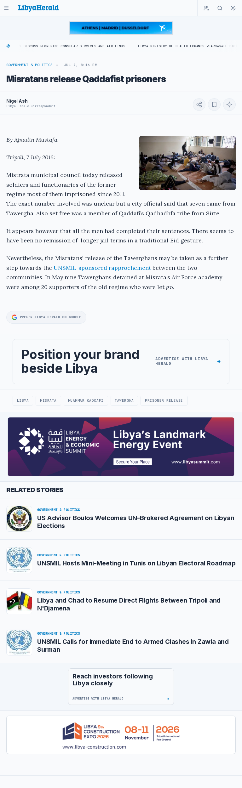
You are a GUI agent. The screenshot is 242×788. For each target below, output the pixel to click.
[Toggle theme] (233, 8)
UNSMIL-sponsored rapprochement (103, 267)
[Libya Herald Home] (38, 8)
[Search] (220, 8)
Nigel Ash (17, 101)
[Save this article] (214, 104)
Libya (23, 400)
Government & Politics (29, 65)
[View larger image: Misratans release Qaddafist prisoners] (187, 163)
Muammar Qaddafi (86, 400)
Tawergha (124, 400)
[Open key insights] (229, 104)
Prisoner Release (164, 400)
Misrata (48, 400)
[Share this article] (199, 104)
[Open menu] (6, 8)
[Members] (206, 8)
